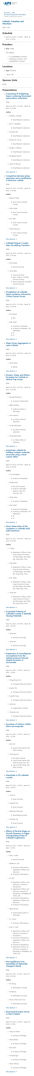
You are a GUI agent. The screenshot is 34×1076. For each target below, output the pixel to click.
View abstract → (11, 172)
